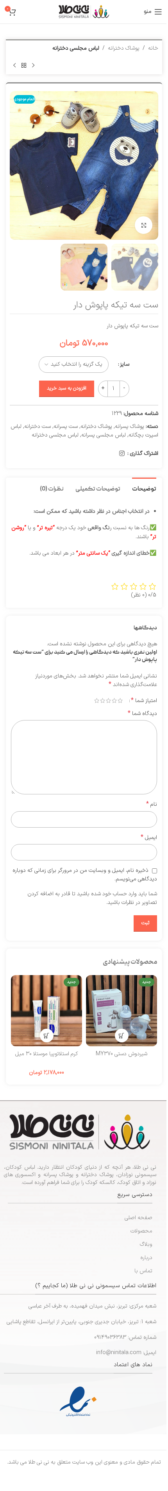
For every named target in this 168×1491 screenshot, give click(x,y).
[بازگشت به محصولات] (24, 65)
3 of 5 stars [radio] (108, 700)
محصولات (141, 1231)
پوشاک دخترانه (123, 48)
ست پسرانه (66, 426)
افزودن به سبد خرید (66, 388)
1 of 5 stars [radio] (120, 700)
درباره (146, 1258)
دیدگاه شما (142, 714)
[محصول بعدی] (14, 65)
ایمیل (149, 838)
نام (151, 804)
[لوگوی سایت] (84, 11)
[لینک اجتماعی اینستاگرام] (122, 453)
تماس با (143, 1271)
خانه (153, 48)
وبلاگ (146, 1244)
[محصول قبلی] (33, 65)
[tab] (144, 488)
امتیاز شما (144, 700)
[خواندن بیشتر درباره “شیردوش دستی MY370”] (122, 1035)
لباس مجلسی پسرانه (103, 435)
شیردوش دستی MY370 (121, 1054)
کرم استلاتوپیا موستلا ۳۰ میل (46, 1054)
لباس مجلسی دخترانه (75, 48)
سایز (124, 364)
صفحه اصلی (138, 1218)
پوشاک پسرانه (129, 426)
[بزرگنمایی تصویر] (143, 225)
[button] (150, 165)
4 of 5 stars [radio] (102, 700)
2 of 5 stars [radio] (114, 700)
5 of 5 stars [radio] (97, 700)
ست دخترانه (37, 426)
